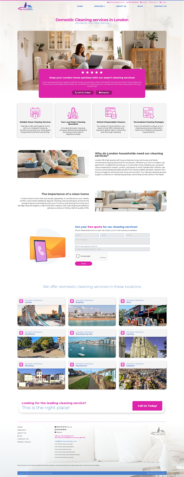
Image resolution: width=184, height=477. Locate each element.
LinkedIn (164, 2)
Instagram (154, 2)
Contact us (160, 6)
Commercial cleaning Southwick (65, 452)
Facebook (144, 2)
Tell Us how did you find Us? (86, 246)
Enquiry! (105, 93)
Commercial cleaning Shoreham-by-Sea (67, 454)
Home (80, 6)
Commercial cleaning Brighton (64, 446)
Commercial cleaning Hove (63, 449)
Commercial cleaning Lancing (64, 457)
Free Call (116, 2)
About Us (121, 6)
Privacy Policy (24, 442)
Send (83, 264)
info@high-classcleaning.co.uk (65, 441)
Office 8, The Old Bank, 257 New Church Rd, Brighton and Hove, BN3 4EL (70, 436)
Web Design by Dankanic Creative (156, 473)
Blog (140, 6)
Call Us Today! (84, 93)
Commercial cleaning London (64, 444)
